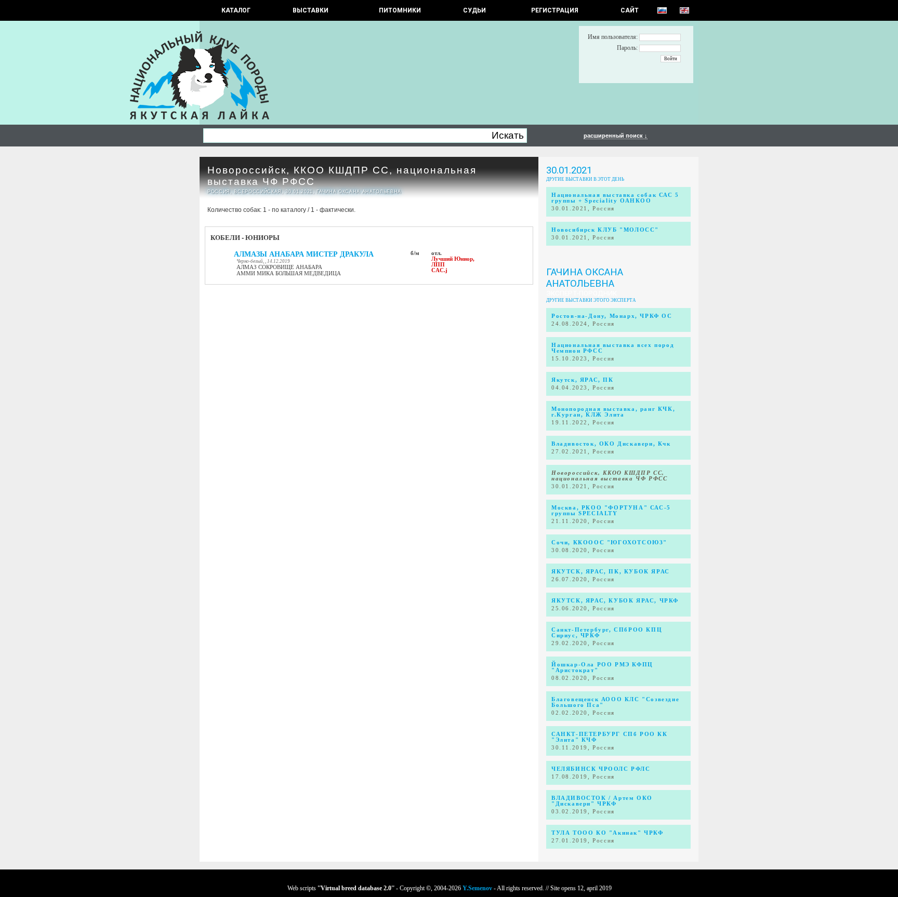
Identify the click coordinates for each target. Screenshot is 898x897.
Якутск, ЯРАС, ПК (582, 380)
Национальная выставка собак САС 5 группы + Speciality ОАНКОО (615, 198)
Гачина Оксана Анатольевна (584, 277)
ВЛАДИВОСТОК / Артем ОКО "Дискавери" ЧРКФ (602, 801)
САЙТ (629, 10)
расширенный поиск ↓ (616, 135)
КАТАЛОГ (235, 10)
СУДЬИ (474, 10)
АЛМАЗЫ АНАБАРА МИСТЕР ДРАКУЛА (304, 254)
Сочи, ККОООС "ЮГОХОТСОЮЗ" (609, 542)
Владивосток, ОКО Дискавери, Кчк (611, 444)
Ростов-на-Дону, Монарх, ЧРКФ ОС (611, 316)
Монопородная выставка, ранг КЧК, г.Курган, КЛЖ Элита (613, 412)
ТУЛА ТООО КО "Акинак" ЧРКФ (607, 833)
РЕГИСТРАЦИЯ (554, 10)
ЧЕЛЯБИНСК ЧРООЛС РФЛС (601, 769)
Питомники (400, 10)
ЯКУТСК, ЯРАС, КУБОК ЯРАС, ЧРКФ (615, 601)
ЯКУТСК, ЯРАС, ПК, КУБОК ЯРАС (610, 571)
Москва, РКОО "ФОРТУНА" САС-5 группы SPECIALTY (611, 510)
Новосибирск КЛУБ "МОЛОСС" (605, 230)
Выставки (310, 10)
